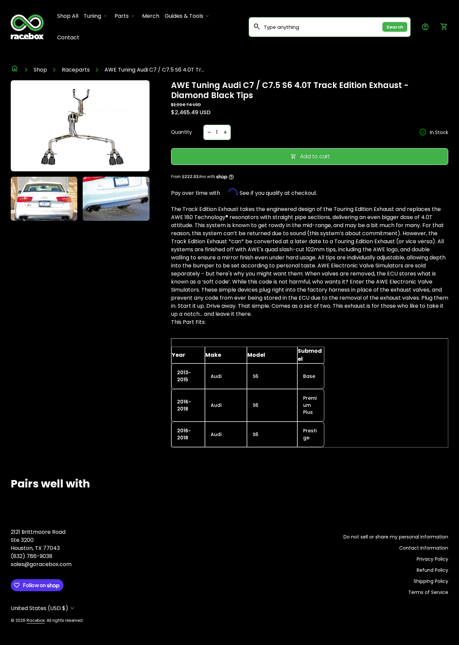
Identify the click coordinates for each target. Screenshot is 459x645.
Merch (150, 16)
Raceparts (76, 70)
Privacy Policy (432, 559)
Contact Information (423, 548)
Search (394, 27)
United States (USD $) (43, 608)
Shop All (69, 16)
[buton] (43, 608)
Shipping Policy (431, 581)
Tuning (96, 16)
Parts (125, 16)
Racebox (36, 620)
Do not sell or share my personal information (395, 536)
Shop (40, 70)
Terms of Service (428, 592)
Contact (68, 37)
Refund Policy (432, 570)
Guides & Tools (187, 16)
